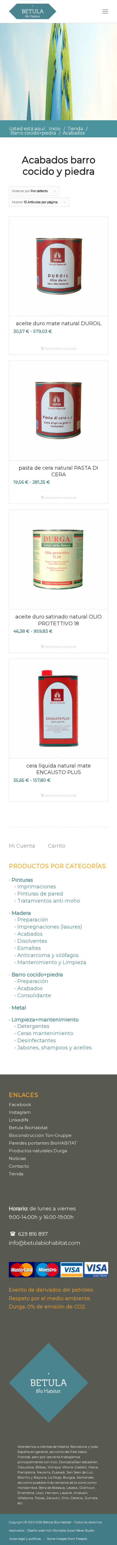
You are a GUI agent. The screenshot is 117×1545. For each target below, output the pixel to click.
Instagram (20, 1112)
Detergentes (33, 1026)
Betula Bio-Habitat (57, 1522)
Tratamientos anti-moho (48, 901)
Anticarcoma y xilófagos (48, 955)
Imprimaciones (36, 887)
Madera (21, 913)
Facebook (20, 1104)
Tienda (16, 1173)
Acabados (30, 934)
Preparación (32, 920)
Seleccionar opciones (60, 349)
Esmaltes (29, 948)
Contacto (19, 1166)
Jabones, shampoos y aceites (54, 1048)
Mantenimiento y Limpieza (51, 962)
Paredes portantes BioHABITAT (43, 1143)
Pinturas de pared (40, 894)
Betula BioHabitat (28, 1127)
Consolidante (34, 995)
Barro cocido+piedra (37, 975)
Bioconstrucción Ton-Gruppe (40, 1135)
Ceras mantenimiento (45, 1033)
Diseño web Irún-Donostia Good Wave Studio (60, 1530)
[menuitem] (105, 11)
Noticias (17, 1158)
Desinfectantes (36, 1040)
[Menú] (105, 11)
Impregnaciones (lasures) (49, 927)
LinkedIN (18, 1120)
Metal (19, 1008)
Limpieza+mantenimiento (45, 1020)
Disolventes (32, 941)
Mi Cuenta (22, 846)
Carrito (56, 846)
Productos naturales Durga (38, 1150)
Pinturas (22, 880)
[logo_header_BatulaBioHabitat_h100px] (48, 11)
